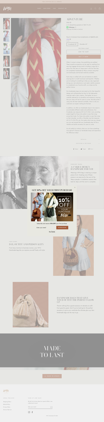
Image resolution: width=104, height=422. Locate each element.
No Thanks (52, 232)
